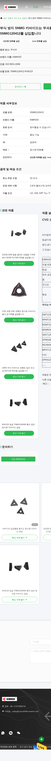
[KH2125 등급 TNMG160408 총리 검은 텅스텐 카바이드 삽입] (19, 567)
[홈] (11, 7)
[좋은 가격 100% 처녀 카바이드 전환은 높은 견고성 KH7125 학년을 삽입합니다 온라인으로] (19, 346)
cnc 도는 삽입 (20, 18)
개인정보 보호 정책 (8, 747)
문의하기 (19, 87)
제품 (35, 7)
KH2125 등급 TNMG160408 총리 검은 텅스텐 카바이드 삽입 (19, 592)
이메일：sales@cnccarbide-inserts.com (21, 711)
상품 (9, 18)
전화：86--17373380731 (15, 706)
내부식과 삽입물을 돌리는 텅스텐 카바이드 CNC (19, 530)
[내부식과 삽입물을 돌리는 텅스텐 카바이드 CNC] (19, 505)
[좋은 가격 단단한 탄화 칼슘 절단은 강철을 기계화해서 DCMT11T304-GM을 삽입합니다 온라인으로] (19, 233)
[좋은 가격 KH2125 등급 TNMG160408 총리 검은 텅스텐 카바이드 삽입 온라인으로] (19, 403)
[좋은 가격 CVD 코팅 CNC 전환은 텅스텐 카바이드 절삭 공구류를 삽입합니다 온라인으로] (19, 290)
